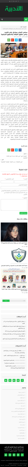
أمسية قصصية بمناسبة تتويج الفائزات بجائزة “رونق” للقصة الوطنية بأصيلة (14, 290)
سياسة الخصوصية (21, 427)
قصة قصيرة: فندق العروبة (9, 360)
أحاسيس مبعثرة (22, 392)
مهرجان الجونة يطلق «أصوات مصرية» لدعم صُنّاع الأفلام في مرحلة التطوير (14, 327)
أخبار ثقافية (22, 397)
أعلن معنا (23, 406)
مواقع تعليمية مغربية (21, 435)
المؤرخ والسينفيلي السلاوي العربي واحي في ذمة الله (15, 331)
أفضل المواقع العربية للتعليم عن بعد (18, 411)
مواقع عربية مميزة (21, 438)
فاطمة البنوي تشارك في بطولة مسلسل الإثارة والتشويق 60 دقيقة (14, 243)
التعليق (25, 198)
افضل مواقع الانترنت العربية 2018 (18, 416)
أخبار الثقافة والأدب (21, 395)
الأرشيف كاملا (22, 419)
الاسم (25, 179)
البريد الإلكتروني (9, 179)
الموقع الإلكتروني (23, 185)
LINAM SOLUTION (9, 460)
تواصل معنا (22, 425)
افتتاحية (25, 465)
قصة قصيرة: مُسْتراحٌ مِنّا (9, 363)
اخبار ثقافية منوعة (21, 414)
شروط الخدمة (22, 430)
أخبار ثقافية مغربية (21, 400)
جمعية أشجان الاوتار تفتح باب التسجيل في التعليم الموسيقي (14, 265)
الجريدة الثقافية (22, 422)
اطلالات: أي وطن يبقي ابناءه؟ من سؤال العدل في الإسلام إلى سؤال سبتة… (14, 335)
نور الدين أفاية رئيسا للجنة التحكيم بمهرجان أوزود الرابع (14, 338)
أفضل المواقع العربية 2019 (20, 408)
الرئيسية (24, 27)
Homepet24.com (16, 463)
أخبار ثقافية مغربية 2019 (20, 403)
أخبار (21, 27)
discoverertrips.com (23, 463)
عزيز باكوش (22, 355)
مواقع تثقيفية (22, 433)
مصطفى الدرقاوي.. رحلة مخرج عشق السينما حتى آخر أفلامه (14, 322)
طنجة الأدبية (24, 36)
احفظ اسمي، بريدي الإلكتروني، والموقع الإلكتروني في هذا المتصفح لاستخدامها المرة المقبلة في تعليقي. (14, 192)
